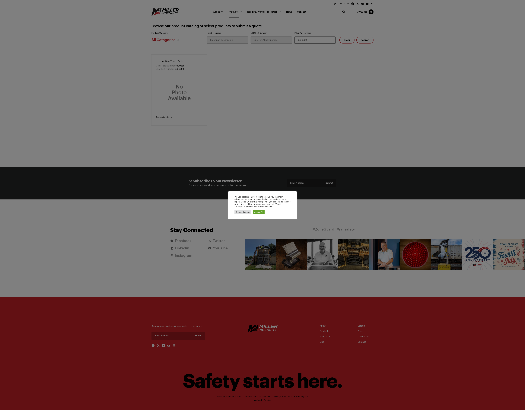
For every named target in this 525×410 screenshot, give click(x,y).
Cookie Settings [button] (243, 212)
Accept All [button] (258, 212)
